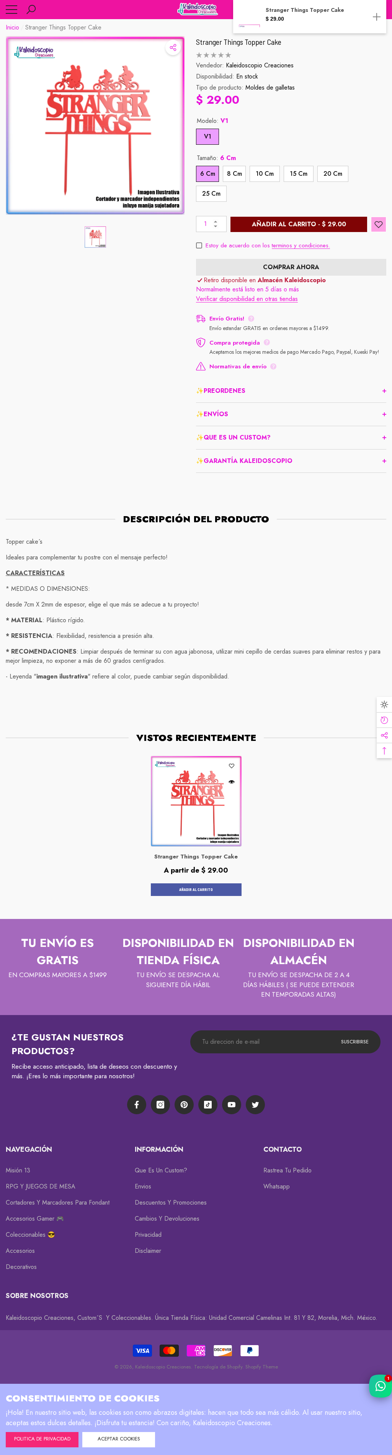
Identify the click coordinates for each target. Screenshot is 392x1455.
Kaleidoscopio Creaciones (260, 65)
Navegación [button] (29, 1149)
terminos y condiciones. (301, 245)
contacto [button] (282, 1149)
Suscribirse (355, 1041)
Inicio (12, 27)
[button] (31, 9)
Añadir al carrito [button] (196, 889)
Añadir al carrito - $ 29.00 (299, 224)
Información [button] (159, 1149)
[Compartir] (173, 47)
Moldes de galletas (270, 87)
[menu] (11, 9)
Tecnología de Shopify (218, 1366)
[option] (95, 125)
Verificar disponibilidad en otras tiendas (247, 298)
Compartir (173, 47)
